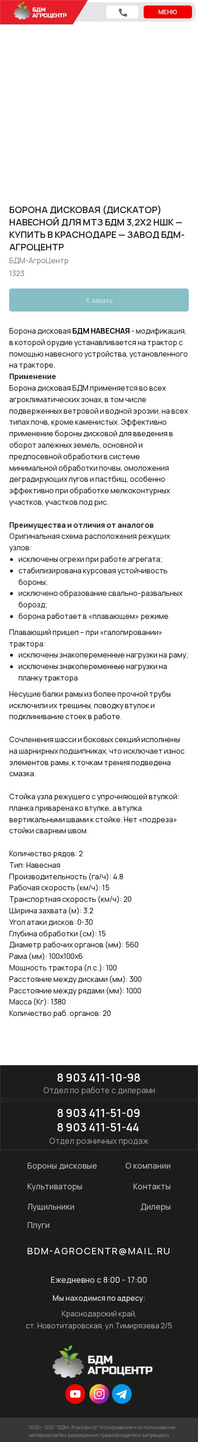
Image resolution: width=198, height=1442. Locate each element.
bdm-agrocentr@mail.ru (99, 1251)
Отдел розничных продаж (99, 1140)
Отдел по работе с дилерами (99, 1090)
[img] (75, 1394)
